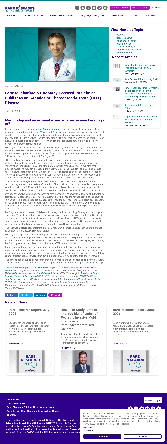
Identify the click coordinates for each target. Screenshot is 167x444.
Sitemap (11, 414)
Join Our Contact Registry (140, 7)
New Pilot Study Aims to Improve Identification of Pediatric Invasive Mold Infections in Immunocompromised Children (141, 92)
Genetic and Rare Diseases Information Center (33, 411)
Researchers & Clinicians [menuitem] (62, 15)
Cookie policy (87, 428)
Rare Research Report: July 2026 (141, 79)
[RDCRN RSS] (105, 8)
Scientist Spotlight (125, 46)
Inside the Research (126, 40)
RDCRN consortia (54, 432)
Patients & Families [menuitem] (34, 15)
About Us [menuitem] (150, 15)
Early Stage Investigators (128, 49)
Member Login (156, 7)
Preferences (102, 436)
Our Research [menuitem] (11, 15)
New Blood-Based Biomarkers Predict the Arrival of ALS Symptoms (139, 68)
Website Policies (16, 403)
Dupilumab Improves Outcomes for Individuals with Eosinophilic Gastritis (140, 119)
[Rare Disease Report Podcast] (153, 408)
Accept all (142, 436)
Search (70, 8)
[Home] (20, 8)
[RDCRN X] (88, 8)
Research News (124, 38)
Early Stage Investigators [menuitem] (92, 15)
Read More (14, 343)
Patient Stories (123, 43)
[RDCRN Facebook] (77, 8)
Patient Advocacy (125, 52)
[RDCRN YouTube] (94, 8)
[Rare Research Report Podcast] (99, 8)
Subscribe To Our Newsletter (120, 7)
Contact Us (12, 399)
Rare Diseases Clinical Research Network (30, 407)
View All (120, 35)
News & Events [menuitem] (118, 15)
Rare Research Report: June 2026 (134, 312)
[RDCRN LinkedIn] (82, 8)
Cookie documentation (90, 430)
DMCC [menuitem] (136, 15)
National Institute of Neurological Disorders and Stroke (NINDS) (50, 429)
